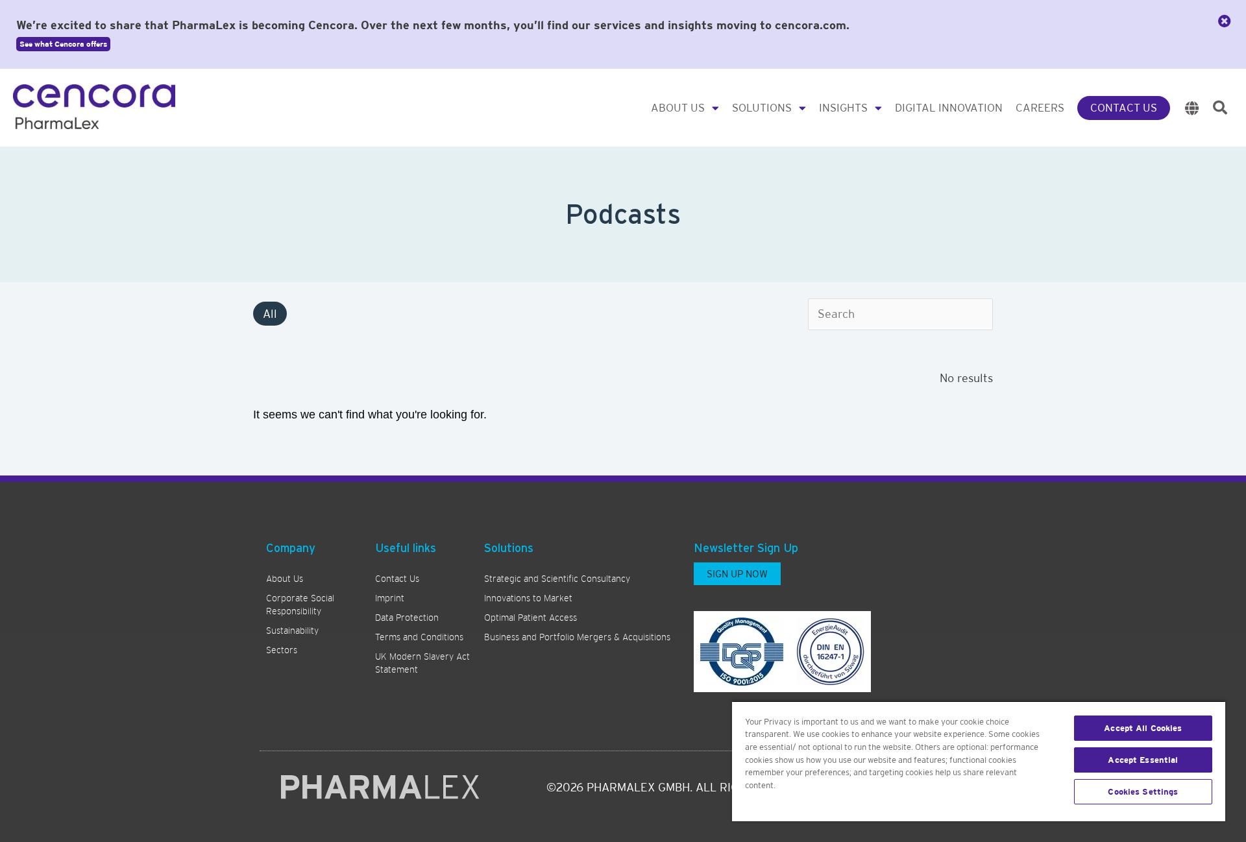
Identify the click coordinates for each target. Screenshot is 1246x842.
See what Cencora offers (63, 44)
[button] (1220, 108)
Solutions (762, 107)
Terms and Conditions (419, 637)
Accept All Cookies (1143, 728)
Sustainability (292, 630)
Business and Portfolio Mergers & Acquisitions (577, 637)
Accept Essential (1143, 760)
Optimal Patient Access (530, 617)
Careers (1040, 107)
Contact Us (1123, 107)
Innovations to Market (528, 598)
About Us (678, 107)
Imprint (389, 598)
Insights (843, 107)
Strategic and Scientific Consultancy (557, 578)
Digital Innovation (949, 107)
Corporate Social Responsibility (300, 604)
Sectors (281, 650)
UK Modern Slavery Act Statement (422, 663)
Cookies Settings (1143, 792)
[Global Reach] (1192, 108)
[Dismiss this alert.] (1224, 21)
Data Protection (407, 617)
